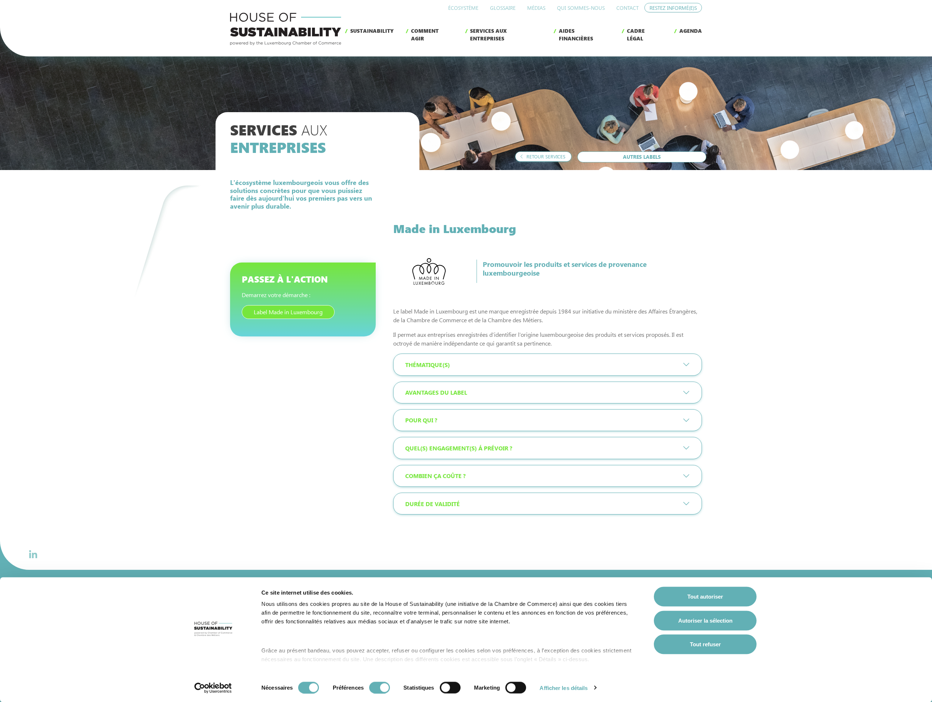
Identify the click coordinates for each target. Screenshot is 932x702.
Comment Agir (425, 34)
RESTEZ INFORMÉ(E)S (673, 7)
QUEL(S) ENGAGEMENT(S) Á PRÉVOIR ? (458, 448)
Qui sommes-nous (581, 7)
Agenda (690, 30)
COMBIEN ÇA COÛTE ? (435, 476)
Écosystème (463, 7)
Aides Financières (576, 34)
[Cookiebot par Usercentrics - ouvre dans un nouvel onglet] (213, 687)
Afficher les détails (564, 688)
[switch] (379, 687)
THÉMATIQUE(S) (427, 364)
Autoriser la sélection (705, 620)
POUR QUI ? (421, 420)
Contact (627, 7)
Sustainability (372, 30)
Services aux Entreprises (488, 34)
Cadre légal (636, 34)
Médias (536, 7)
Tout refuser (705, 644)
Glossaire (503, 7)
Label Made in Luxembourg (288, 312)
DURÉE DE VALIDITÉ (432, 504)
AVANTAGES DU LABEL (436, 392)
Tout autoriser (705, 596)
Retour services (545, 156)
